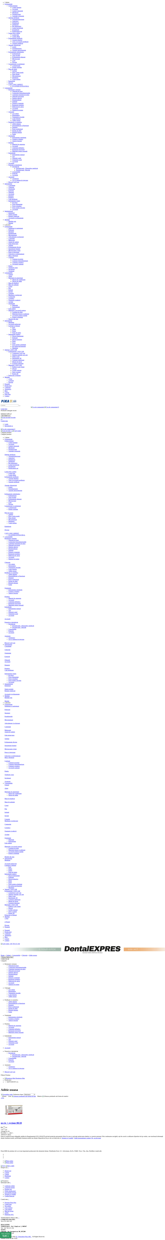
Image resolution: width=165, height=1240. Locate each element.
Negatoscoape (16, 14)
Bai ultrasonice (16, 26)
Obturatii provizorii (18, 96)
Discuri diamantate (17, 336)
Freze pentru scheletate (19, 344)
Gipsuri (10, 274)
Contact (7, 396)
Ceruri (10, 286)
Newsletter (8, 1206)
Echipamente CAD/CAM (16, 351)
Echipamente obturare (18, 57)
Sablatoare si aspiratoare (15, 228)
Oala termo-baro (13, 243)
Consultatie (11, 185)
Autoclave (15, 21)
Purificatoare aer (17, 31)
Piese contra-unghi (17, 72)
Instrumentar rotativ (14, 201)
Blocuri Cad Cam (13, 182)
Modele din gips (13, 319)
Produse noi (8, 1189)
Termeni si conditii (10, 1194)
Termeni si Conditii (67, 1138)
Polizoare (11, 230)
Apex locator (16, 55)
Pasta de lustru (16, 332)
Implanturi (11, 213)
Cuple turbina (16, 79)
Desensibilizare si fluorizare (20, 125)
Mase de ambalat (13, 285)
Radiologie (11, 81)
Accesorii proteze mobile (19, 315)
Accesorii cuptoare (17, 264)
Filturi (14, 329)
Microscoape (16, 59)
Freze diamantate (17, 204)
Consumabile (9, 88)
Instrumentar (8, 184)
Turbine (14, 71)
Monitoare (15, 12)
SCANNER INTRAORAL (20, 86)
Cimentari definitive (18, 148)
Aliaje (10, 276)
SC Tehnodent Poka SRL (23, 1236)
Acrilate (10, 302)
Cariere (7, 1174)
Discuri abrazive (17, 339)
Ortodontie (11, 136)
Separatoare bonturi (14, 249)
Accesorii (15, 9)
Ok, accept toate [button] (96, 1138)
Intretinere (15, 77)
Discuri (14, 368)
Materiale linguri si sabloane (20, 314)
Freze (14, 343)
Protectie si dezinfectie (15, 165)
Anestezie (11, 177)
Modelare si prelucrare (15, 295)
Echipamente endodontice (16, 52)
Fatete (14, 134)
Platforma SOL (9, 1214)
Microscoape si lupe (14, 250)
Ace (13, 156)
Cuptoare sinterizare (18, 360)
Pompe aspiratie (17, 67)
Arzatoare (11, 271)
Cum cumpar (8, 1208)
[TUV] (3, 1166)
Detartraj (14, 127)
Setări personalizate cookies (82, 1138)
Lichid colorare (16, 370)
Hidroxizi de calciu (18, 107)
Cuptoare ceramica (17, 262)
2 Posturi (11, 380)
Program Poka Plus (10, 1202)
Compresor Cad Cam (18, 353)
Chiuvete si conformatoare (16, 254)
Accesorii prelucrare (14, 324)
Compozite (11, 297)
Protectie (14, 173)
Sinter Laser (15, 356)
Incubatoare (15, 30)
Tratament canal (17, 160)
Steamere (11, 232)
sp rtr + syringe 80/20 (11, 1123)
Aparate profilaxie (17, 43)
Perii (13, 327)
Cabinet (8, 955)
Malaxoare (11, 240)
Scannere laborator (17, 363)
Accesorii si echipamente (15, 218)
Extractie (11, 190)
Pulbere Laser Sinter (18, 367)
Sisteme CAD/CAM (11, 350)
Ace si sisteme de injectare (20, 180)
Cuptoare (11, 257)
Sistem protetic (12, 214)
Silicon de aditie (17, 281)
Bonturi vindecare (13, 216)
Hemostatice (16, 115)
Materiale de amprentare (15, 278)
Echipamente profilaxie (15, 38)
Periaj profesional (17, 129)
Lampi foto (15, 35)
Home (2, 955)
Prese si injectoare (13, 252)
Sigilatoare (15, 24)
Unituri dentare (12, 6)
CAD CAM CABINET (15, 84)
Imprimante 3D (16, 358)
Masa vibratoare (13, 255)
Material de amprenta (18, 144)
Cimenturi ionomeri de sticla (20, 95)
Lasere (14, 47)
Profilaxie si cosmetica (15, 122)
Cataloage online (10, 1186)
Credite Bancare (9, 1196)
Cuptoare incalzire (17, 259)
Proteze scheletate (17, 317)
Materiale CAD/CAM (15, 365)
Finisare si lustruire (18, 103)
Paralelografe (12, 233)
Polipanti (15, 338)
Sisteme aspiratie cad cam (20, 355)
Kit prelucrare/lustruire (19, 346)
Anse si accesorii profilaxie (20, 42)
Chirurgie (11, 112)
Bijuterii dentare (17, 132)
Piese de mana (12, 69)
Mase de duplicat (13, 283)
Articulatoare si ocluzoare (16, 237)
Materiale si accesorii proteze (17, 310)
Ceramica (11, 298)
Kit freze (14, 202)
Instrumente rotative (14, 334)
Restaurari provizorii (18, 149)
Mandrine (15, 348)
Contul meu (8, 1204)
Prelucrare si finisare (14, 375)
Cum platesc (8, 1209)
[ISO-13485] (10, 1166)
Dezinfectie (15, 166)
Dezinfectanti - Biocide (23, 170)
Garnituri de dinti (17, 312)
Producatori (8, 386)
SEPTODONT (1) (12, 1082)
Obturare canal (16, 158)
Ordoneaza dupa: (18, 1094)
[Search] (19, 405)
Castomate (11, 238)
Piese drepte (15, 74)
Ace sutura (15, 113)
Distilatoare (15, 23)
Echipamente (8, 4)
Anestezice (15, 178)
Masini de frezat (17, 362)
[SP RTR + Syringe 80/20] (82, 1110)
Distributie (8, 1176)
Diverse (14, 62)
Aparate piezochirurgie (19, 50)
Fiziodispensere (17, 48)
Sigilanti (14, 101)
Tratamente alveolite (18, 117)
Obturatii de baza (17, 91)
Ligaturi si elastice (17, 139)
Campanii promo (10, 1187)
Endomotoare (16, 53)
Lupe (13, 60)
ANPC (7, 1213)
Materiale (15, 305)
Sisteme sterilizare (13, 18)
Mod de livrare (9, 1211)
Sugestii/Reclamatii (10, 1193)
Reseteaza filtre (20, 1078)
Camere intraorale (17, 11)
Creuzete (11, 293)
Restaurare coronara (14, 89)
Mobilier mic (12, 221)
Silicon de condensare (18, 279)
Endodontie (11, 153)
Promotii (7, 384)
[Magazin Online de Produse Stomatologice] (9, 403)
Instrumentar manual (18, 154)
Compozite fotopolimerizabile (21, 93)
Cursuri (7, 392)
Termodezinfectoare (18, 19)
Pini (9, 288)
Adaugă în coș (5, 1131)
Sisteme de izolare (17, 110)
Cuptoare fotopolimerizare (20, 261)
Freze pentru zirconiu (18, 208)
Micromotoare (16, 76)
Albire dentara (16, 124)
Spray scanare (16, 372)
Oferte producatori (10, 1191)
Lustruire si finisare (14, 326)
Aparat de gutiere (13, 242)
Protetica (11, 142)
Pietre (14, 341)
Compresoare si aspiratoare (16, 64)
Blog (6, 391)
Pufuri (14, 331)
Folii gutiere (12, 309)
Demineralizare (16, 100)
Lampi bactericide (17, 28)
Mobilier (7, 220)
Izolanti (10, 290)
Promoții (7, 927)
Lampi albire (16, 36)
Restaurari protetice (18, 105)
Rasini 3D (15, 374)
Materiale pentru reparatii (19, 151)
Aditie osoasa (16, 120)
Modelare (11, 322)
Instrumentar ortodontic (19, 137)
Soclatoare (11, 269)
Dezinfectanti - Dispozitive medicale (27, 168)
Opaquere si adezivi (14, 300)
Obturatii (11, 192)
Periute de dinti (16, 131)
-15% (2, 1098)
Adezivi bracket (17, 141)
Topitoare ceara (13, 267)
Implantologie (9, 211)
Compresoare (16, 65)
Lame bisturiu (16, 119)
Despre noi (8, 1171)
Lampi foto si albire (14, 33)
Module (10, 223)
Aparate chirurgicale (14, 45)
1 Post (10, 379)
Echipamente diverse (14, 247)
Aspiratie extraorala (18, 16)
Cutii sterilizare (12, 199)
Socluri (10, 291)
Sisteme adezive (17, 98)
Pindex (10, 266)
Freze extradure (17, 206)
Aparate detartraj (17, 40)
